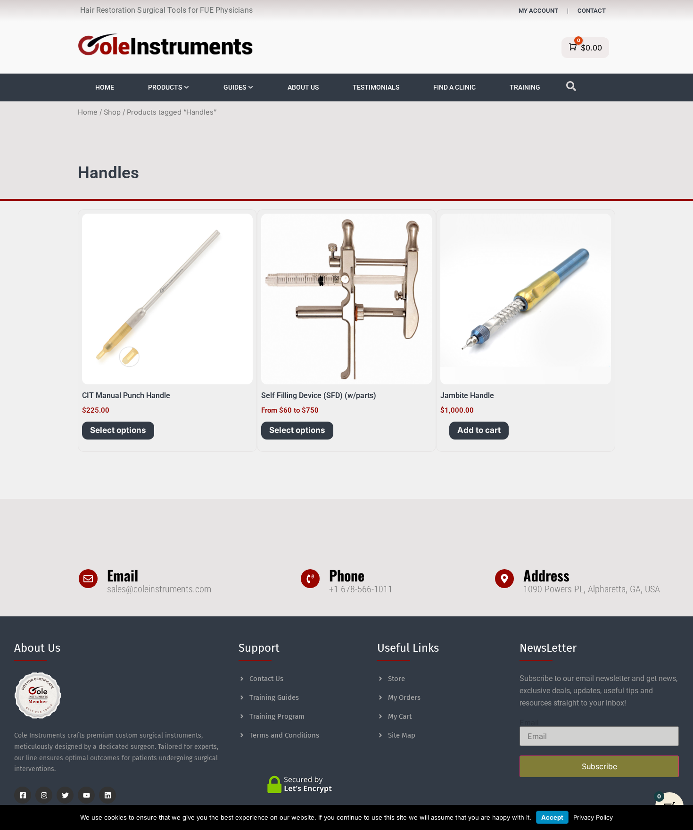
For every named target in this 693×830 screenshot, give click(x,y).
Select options (118, 430)
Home (88, 112)
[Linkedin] (107, 795)
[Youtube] (86, 795)
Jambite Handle (467, 395)
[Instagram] (43, 795)
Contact (592, 10)
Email (122, 575)
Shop (112, 112)
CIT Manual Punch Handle (126, 395)
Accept (552, 817)
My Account (538, 10)
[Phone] (310, 578)
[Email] (88, 578)
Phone (346, 575)
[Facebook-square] (22, 795)
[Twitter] (65, 795)
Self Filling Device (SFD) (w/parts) (318, 395)
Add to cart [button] (479, 430)
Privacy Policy (593, 817)
